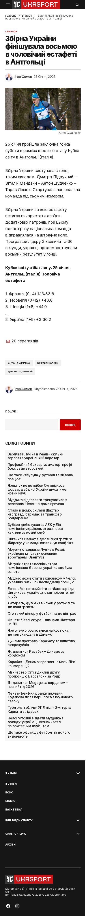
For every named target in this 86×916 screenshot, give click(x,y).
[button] (8, 4)
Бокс (9, 792)
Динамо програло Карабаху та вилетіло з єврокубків (41, 643)
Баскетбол (13, 809)
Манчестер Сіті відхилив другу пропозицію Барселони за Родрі (34, 674)
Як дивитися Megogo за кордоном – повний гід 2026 (38, 685)
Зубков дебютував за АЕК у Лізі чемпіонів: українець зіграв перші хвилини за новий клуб (36, 529)
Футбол (11, 773)
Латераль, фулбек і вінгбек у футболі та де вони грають (41, 605)
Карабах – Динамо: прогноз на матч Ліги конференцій (41, 664)
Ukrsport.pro (15, 833)
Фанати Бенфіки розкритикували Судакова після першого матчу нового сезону (40, 697)
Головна (10, 15)
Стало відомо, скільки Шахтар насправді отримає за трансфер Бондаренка (35, 514)
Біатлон (27, 15)
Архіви (10, 844)
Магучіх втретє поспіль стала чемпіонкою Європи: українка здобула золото (40, 568)
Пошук (70, 425)
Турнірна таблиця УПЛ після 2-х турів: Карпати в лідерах (39, 709)
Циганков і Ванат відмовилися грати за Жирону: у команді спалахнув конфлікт (40, 541)
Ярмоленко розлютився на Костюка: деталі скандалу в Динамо (38, 632)
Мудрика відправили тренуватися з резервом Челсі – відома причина (37, 502)
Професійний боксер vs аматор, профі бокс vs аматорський (40, 467)
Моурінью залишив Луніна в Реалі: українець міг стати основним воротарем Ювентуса (36, 553)
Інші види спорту (18, 820)
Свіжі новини (20, 443)
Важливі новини (47, 363)
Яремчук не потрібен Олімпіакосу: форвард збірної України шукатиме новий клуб (37, 489)
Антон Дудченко (19, 363)
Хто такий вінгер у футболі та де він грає (42, 614)
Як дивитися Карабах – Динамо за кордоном (36, 653)
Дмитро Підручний (20, 371)
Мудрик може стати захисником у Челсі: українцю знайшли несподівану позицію (42, 580)
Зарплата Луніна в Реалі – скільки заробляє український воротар (35, 456)
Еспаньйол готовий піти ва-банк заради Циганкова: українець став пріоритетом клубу (41, 593)
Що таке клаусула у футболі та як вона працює (40, 477)
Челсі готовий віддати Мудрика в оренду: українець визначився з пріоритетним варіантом (36, 722)
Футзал (11, 784)
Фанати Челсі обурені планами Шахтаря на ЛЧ (41, 622)
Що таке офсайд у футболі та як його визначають (39, 734)
